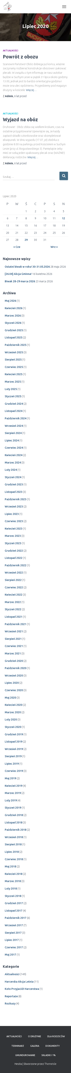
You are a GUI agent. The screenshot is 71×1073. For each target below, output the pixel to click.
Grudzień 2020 (14, 660)
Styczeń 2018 (13, 895)
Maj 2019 (10, 778)
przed (20, 96)
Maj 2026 (10, 300)
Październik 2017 (15, 917)
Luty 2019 (11, 800)
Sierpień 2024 (13, 433)
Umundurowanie (25, 1055)
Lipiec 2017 (12, 939)
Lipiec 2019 (12, 763)
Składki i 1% (48, 1055)
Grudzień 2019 (14, 734)
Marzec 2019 (13, 793)
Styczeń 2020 (13, 726)
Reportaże (11, 996)
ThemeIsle (50, 1063)
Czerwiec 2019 (14, 770)
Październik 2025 (15, 344)
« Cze (16, 246)
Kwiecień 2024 (13, 455)
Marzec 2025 (13, 381)
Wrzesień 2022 (14, 572)
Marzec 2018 (13, 881)
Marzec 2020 (13, 712)
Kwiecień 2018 (13, 873)
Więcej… (31, 90)
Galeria (34, 1046)
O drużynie (34, 1036)
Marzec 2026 (13, 315)
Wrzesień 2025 (14, 352)
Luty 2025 (11, 389)
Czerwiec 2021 (14, 646)
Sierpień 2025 (13, 359)
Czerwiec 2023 (14, 521)
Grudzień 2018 (14, 815)
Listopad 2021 (13, 616)
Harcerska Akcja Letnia (19, 981)
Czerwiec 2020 (14, 690)
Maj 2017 (10, 954)
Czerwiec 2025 (14, 367)
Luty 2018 (11, 888)
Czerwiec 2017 (14, 947)
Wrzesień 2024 (14, 425)
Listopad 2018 (13, 822)
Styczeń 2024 (13, 477)
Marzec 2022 (13, 602)
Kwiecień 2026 (13, 308)
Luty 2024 (11, 469)
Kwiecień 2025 (13, 374)
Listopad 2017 (13, 910)
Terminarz (17, 1046)
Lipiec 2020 (12, 682)
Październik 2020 (15, 668)
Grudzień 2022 (14, 550)
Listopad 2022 (13, 557)
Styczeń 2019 (13, 807)
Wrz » (54, 246)
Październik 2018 (15, 829)
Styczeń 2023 (13, 543)
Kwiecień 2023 (13, 528)
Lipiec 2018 (12, 851)
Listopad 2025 (13, 337)
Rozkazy (10, 1003)
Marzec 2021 (13, 653)
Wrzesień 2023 (14, 506)
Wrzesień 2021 (14, 631)
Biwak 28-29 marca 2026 (20, 281)
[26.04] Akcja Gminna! (18, 273)
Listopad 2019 (13, 741)
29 (26, 239)
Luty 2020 (11, 719)
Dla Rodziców (56, 1036)
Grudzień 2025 (14, 330)
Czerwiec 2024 (14, 447)
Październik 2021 (15, 624)
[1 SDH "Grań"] (8, 6)
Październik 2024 (15, 418)
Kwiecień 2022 (13, 594)
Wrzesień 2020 (14, 675)
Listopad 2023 (13, 491)
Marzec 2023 (13, 535)
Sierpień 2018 (13, 844)
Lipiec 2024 (12, 440)
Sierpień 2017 (13, 932)
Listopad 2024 (13, 410)
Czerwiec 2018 (14, 859)
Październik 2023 (15, 499)
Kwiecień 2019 (13, 785)
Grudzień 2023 (14, 484)
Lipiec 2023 (12, 513)
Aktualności (10, 50)
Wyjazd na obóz (20, 119)
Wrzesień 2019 (14, 749)
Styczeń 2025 (13, 396)
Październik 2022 (15, 565)
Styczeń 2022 (13, 609)
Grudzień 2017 (14, 903)
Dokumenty (52, 1046)
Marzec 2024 (13, 462)
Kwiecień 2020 (13, 704)
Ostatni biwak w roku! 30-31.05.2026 (27, 266)
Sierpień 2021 (13, 638)
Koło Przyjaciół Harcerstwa (22, 988)
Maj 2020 (10, 697)
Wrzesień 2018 (14, 837)
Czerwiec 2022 (14, 587)
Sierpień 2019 (13, 756)
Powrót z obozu (20, 56)
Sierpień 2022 (13, 580)
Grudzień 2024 (14, 403)
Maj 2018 (10, 866)
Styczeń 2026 (13, 322)
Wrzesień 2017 (14, 925)
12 (63, 218)
